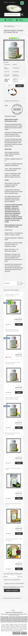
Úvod (5, 25)
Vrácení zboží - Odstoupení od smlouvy (14, 612)
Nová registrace (12, 2)
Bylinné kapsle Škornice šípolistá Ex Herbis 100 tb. (12, 330)
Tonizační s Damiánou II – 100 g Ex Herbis (13, 539)
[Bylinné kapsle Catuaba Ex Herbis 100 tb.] (14, 40)
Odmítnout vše (16, 633)
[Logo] (14, 8)
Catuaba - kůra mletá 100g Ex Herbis (13, 469)
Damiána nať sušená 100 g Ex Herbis (13, 504)
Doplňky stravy (10, 25)
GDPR (13, 610)
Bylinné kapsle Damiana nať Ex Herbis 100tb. (12, 433)
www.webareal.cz (17, 598)
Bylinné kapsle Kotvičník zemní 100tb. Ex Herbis (12, 398)
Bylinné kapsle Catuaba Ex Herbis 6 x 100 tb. (12, 295)
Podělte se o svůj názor (12, 590)
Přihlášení (6, 2)
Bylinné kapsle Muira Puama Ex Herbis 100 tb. (13, 363)
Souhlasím (24, 633)
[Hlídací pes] (12, 92)
